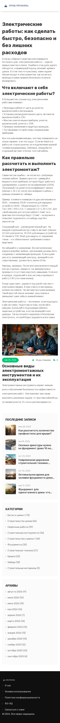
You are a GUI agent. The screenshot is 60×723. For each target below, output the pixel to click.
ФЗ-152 (9, 703)
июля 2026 (16, 597)
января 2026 (17, 633)
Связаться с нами (14, 709)
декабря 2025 (17, 638)
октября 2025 (17, 650)
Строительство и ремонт (24, 538)
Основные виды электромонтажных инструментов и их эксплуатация (23, 373)
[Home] (23, 5)
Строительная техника (23, 550)
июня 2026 (16, 603)
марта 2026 (16, 621)
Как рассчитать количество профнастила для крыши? (36, 432)
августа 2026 (17, 591)
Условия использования (18, 691)
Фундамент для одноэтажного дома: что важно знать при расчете (34, 492)
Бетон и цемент (19, 515)
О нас (8, 685)
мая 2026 (15, 609)
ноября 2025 (17, 644)
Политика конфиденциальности (22, 697)
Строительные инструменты (26, 533)
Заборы (14, 562)
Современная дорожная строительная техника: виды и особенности (33, 463)
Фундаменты (17, 544)
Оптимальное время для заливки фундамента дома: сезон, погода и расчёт (35, 477)
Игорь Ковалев (43, 360)
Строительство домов (22, 521)
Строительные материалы (24, 568)
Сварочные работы (20, 527)
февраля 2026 (17, 627)
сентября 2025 (17, 656)
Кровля (14, 556)
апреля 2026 (16, 615)
